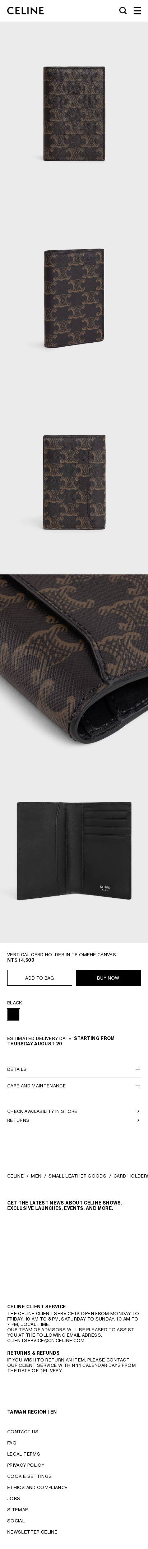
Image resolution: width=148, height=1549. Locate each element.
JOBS (13, 1498)
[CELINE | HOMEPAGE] (25, 11)
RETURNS (18, 1120)
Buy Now (108, 978)
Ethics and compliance (37, 1487)
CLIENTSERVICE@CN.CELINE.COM (46, 1340)
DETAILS (17, 1069)
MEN (36, 1176)
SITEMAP (17, 1509)
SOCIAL (16, 1520)
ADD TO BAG (39, 978)
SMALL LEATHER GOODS (77, 1176)
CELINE (15, 1176)
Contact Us (23, 1431)
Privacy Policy (25, 1465)
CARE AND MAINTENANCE (36, 1085)
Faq (12, 1443)
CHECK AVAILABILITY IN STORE (42, 1111)
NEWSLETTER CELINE (32, 1532)
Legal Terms (23, 1454)
